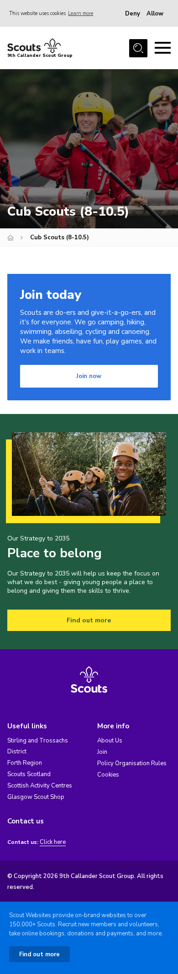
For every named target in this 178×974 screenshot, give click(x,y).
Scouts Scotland (29, 774)
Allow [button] (155, 14)
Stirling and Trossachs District (37, 746)
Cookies (108, 775)
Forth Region (24, 763)
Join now (88, 376)
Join (102, 752)
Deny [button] (132, 14)
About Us (109, 741)
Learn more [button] (80, 13)
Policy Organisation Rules (132, 763)
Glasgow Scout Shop (35, 797)
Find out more (89, 620)
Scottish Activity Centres (39, 786)
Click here (53, 842)
